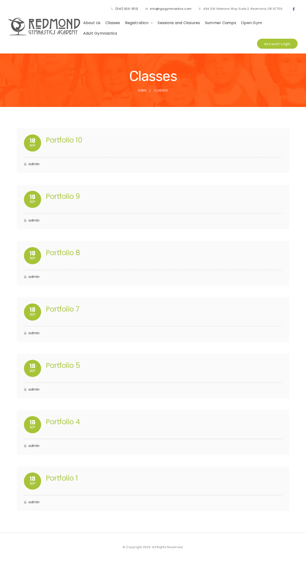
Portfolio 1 (62, 478)
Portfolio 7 (62, 309)
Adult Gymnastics (100, 33)
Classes (112, 23)
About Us (92, 23)
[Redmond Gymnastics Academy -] (44, 26)
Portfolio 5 (63, 365)
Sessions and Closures (179, 23)
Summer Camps (220, 23)
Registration (136, 23)
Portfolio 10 (64, 140)
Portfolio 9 (63, 196)
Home (142, 90)
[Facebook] (294, 9)
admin (33, 164)
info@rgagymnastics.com (171, 9)
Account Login (277, 44)
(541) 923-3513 (126, 9)
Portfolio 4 (63, 422)
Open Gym (251, 23)
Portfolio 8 (63, 253)
